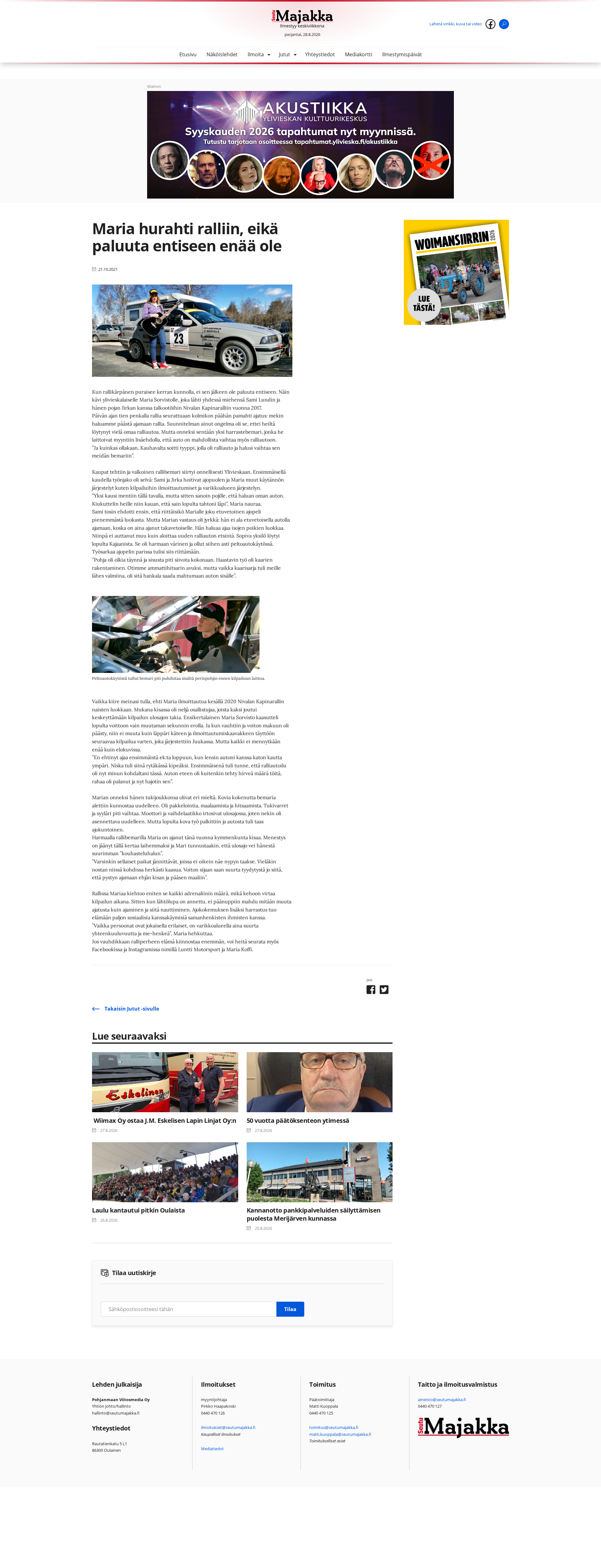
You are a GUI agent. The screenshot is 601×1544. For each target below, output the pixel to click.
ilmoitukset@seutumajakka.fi (228, 1427)
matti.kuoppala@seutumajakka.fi (340, 1434)
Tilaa (290, 1309)
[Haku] (504, 24)
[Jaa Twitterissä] (384, 991)
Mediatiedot (212, 1448)
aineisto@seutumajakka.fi (442, 1399)
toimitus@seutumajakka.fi (333, 1427)
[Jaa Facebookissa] (371, 991)
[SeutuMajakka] (302, 19)
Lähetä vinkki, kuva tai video (455, 24)
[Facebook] (490, 24)
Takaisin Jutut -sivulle (132, 1008)
